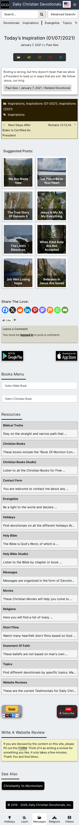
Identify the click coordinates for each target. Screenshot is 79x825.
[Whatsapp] (57, 310)
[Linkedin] (27, 310)
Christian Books (14, 443)
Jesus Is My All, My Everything (51, 214)
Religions (9, 609)
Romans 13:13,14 (59, 125)
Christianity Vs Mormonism (23, 786)
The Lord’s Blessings (18, 248)
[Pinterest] (35, 310)
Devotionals (11, 23)
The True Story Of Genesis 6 (18, 214)
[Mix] (50, 310)
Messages (10, 572)
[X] (12, 310)
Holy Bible (10, 535)
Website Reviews (15, 682)
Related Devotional (57, 88)
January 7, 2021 (31, 88)
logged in (26, 335)
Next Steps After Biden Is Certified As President (16, 130)
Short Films (11, 627)
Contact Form (12, 480)
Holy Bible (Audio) (15, 554)
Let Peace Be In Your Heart (52, 181)
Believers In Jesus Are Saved (52, 281)
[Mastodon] (42, 310)
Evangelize (52, 23)
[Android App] (12, 356)
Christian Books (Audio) (19, 462)
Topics (67, 23)
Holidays (9, 517)
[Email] (65, 310)
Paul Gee (12, 88)
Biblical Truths (13, 425)
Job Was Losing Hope (18, 281)
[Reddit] (20, 310)
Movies (8, 590)
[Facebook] (5, 310)
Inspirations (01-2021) (42, 103)
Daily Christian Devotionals (37, 4)
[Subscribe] (67, 711)
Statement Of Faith (16, 645)
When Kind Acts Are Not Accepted (52, 246)
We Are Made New (18, 181)
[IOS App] (66, 356)
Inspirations (31, 23)
